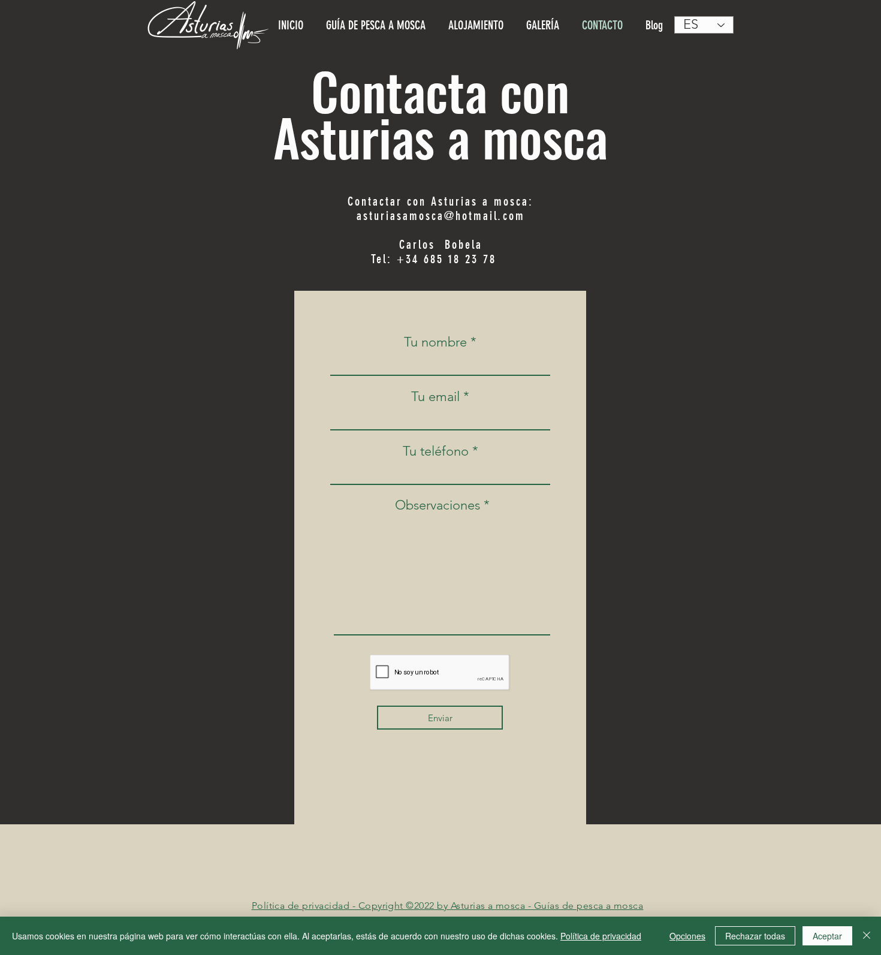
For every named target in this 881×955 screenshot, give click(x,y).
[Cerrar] (866, 935)
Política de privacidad (600, 936)
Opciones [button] (687, 936)
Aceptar (827, 936)
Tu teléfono (436, 451)
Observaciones (437, 505)
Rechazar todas (755, 936)
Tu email (435, 396)
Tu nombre (435, 342)
